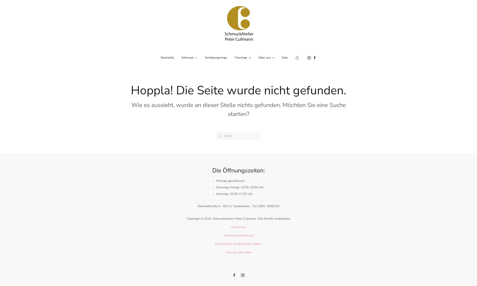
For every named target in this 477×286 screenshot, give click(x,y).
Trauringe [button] (240, 58)
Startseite (167, 58)
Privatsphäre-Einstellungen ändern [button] (238, 244)
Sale (285, 58)
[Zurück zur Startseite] (238, 22)
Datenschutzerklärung (238, 235)
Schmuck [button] (187, 58)
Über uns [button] (264, 58)
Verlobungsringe (216, 58)
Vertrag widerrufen (238, 252)
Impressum (238, 227)
